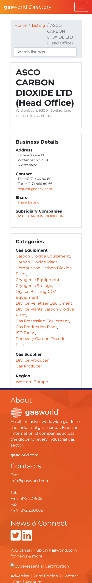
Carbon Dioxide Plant (36, 262)
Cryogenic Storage (34, 285)
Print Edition (45, 576)
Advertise (20, 576)
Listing (38, 25)
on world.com (52, 550)
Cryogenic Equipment (38, 279)
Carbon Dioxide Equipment (43, 256)
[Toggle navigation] (81, 7)
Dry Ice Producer (32, 360)
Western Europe (32, 382)
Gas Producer (29, 366)
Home (20, 25)
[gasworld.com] (35, 412)
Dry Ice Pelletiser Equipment (44, 303)
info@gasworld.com (30, 480)
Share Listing (28, 202)
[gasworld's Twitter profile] (16, 538)
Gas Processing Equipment (42, 321)
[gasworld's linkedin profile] (27, 538)
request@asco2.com (35, 189)
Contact (70, 576)
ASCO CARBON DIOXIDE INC (42, 216)
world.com (25, 455)
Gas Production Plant (36, 327)
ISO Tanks (25, 332)
